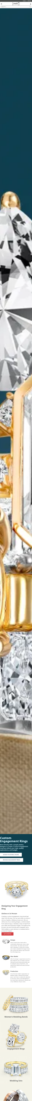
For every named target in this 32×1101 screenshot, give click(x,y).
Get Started (7, 934)
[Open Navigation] (1, 4)
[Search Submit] (30, 7)
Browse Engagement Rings (11, 860)
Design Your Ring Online (11, 854)
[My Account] (30, 4)
